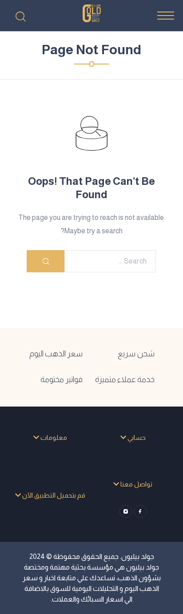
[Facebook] (140, 511)
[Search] (20, 16)
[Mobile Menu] (165, 15)
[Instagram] (125, 511)
